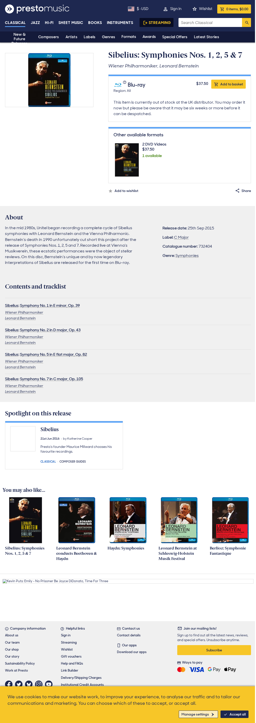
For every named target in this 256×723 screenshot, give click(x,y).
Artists (71, 36)
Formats (129, 36)
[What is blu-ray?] (125, 85)
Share (246, 190)
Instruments (120, 22)
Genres (108, 36)
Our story (12, 656)
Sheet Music (70, 22)
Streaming (160, 22)
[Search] (246, 22)
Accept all (238, 714)
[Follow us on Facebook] (10, 684)
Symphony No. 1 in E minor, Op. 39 (50, 305)
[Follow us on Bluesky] (30, 684)
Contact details (128, 635)
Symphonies (187, 255)
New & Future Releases (19, 39)
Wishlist (205, 8)
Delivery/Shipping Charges (81, 678)
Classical (15, 22)
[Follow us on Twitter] (20, 684)
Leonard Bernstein (20, 318)
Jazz (35, 22)
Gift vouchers (71, 656)
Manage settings (195, 714)
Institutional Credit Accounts (82, 685)
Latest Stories (206, 36)
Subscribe (214, 650)
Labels (90, 36)
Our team (12, 642)
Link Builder (69, 670)
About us (11, 635)
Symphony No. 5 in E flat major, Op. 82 (53, 354)
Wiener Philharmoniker (24, 312)
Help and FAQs (72, 663)
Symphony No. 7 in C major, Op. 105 (51, 378)
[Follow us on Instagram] (40, 684)
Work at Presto (16, 670)
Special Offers (174, 36)
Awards (149, 36)
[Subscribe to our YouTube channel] (50, 684)
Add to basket (231, 84)
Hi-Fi (49, 22)
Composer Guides (73, 461)
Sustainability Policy (20, 663)
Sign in (176, 8)
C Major (181, 237)
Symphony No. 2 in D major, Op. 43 (50, 330)
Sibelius (11, 305)
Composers (48, 36)
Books (95, 22)
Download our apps (131, 652)
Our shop (12, 649)
